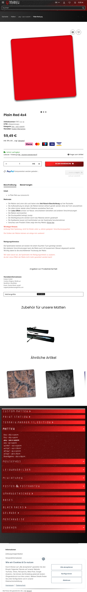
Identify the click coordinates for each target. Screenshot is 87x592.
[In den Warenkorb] (5, 26)
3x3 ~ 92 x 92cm (10, 443)
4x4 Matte (40, 294)
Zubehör (10, 527)
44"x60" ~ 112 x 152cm (13, 446)
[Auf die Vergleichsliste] (72, 32)
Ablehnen (66, 580)
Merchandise (14, 519)
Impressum (10, 585)
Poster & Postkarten (21, 486)
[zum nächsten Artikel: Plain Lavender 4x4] (83, 16)
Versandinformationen (13, 558)
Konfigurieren (66, 574)
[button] (64, 2)
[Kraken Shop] (14, 2)
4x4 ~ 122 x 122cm (18, 126)
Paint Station (16, 417)
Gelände (10, 513)
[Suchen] (83, 8)
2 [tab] (43, 112)
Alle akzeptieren (66, 567)
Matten (9, 429)
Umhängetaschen (17, 493)
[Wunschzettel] (69, 2)
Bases (8, 500)
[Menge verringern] (6, 164)
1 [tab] (41, 112)
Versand (21, 141)
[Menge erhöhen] (39, 164)
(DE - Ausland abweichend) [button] (27, 155)
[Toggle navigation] (3, 1)
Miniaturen (13, 478)
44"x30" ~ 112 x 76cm (12, 448)
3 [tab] (45, 112)
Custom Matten (16, 411)
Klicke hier (50, 222)
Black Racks (14, 507)
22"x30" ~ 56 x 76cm (12, 454)
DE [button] (56, 2)
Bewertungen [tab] (26, 185)
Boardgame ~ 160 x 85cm (14, 456)
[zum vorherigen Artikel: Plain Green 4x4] (78, 16)
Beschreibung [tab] (10, 185)
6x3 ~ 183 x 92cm (11, 437)
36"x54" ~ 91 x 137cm (12, 451)
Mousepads (12, 461)
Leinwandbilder (17, 470)
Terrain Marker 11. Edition (27, 422)
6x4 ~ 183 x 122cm (11, 435)
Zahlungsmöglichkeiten (14, 554)
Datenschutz (20, 585)
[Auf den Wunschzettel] (78, 32)
